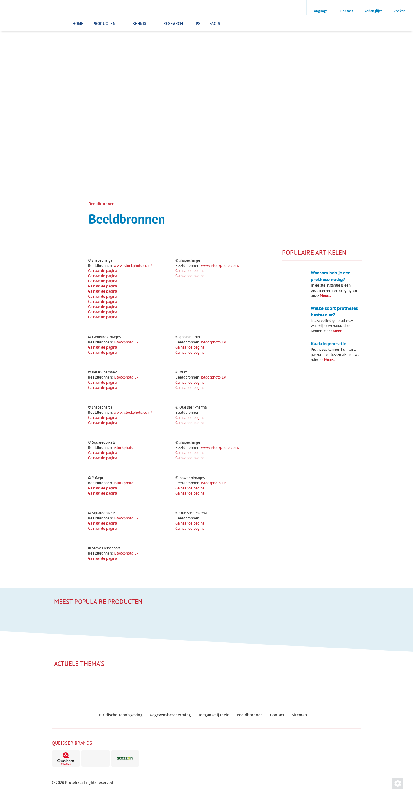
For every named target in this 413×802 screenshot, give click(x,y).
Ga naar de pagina (102, 270)
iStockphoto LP (126, 342)
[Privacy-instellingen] (397, 783)
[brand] (66, 758)
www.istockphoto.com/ (133, 265)
